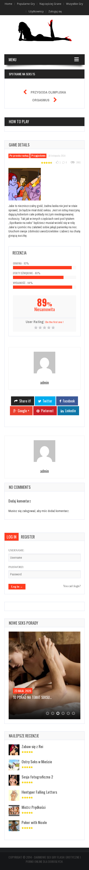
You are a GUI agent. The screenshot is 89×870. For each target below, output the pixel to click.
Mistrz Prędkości (34, 807)
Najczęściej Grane (50, 4)
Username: (16, 550)
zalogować (28, 511)
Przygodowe (38, 156)
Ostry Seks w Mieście (37, 761)
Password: (16, 567)
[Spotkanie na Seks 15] (27, 185)
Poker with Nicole (34, 822)
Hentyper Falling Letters (39, 792)
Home (8, 4)
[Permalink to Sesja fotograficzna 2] (14, 780)
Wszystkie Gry (74, 4)
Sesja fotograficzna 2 (37, 777)
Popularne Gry (26, 4)
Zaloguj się (55, 11)
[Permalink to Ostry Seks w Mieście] (14, 765)
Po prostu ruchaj (19, 156)
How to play (19, 121)
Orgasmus (40, 100)
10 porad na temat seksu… (32, 697)
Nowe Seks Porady (23, 623)
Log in (11, 537)
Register (28, 537)
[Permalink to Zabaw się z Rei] (14, 750)
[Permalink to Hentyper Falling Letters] (14, 796)
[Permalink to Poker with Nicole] (14, 826)
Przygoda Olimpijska (48, 92)
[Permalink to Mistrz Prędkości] (14, 811)
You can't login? (72, 586)
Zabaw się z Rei (32, 746)
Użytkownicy (36, 11)
